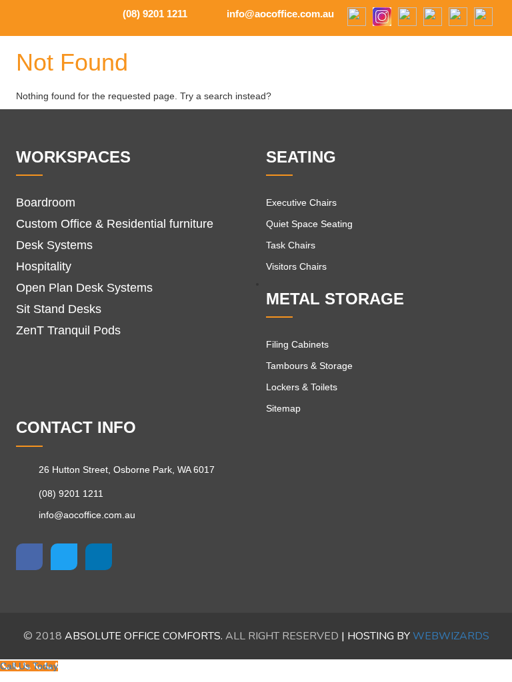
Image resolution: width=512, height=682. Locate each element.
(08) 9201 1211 (153, 13)
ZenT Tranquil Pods (68, 330)
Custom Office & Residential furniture (114, 223)
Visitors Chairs (296, 266)
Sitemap (283, 408)
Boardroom (45, 202)
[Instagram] (382, 17)
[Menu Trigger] (468, 58)
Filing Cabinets (297, 344)
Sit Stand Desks (58, 309)
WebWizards (451, 636)
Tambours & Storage (309, 365)
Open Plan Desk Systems (84, 287)
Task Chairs (290, 245)
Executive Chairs (301, 202)
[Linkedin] (98, 556)
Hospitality (43, 266)
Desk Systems (54, 245)
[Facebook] (356, 17)
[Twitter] (64, 556)
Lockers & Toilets (301, 387)
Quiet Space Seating (309, 223)
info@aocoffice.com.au (279, 13)
